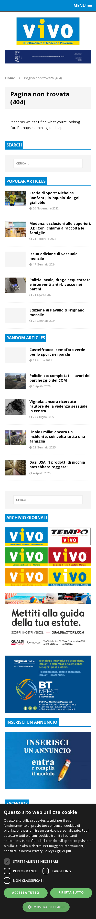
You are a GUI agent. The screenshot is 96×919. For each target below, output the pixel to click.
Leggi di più (62, 851)
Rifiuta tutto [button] (71, 892)
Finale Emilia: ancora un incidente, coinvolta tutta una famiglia (57, 436)
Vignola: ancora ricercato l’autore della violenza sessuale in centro (58, 406)
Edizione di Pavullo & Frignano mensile (56, 312)
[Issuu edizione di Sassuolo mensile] (15, 263)
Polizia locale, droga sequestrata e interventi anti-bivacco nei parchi (60, 284)
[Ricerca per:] (48, 163)
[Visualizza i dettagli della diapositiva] (48, 56)
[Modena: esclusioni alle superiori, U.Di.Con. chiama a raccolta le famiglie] (15, 233)
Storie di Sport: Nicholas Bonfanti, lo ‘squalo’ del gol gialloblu (54, 197)
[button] (48, 907)
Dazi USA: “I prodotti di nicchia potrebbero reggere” (57, 464)
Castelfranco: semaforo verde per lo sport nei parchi (57, 352)
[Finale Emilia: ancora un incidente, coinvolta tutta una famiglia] (15, 442)
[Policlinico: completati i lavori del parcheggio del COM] (15, 385)
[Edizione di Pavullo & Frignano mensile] (15, 320)
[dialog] (48, 861)
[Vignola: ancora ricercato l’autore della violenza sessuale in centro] (15, 411)
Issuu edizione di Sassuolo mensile (53, 256)
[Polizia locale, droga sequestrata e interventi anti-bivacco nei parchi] (15, 289)
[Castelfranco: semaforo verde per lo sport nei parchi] (15, 359)
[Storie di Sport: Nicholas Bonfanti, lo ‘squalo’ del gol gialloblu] (15, 203)
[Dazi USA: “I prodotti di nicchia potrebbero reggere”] (15, 472)
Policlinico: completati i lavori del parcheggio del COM (59, 378)
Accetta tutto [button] (25, 892)
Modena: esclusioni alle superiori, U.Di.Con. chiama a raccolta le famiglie (60, 228)
